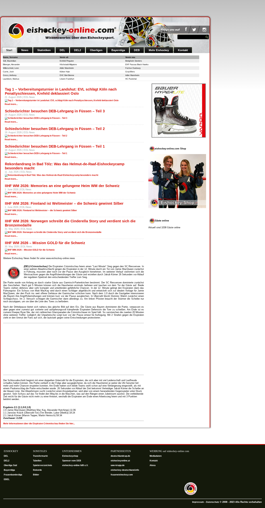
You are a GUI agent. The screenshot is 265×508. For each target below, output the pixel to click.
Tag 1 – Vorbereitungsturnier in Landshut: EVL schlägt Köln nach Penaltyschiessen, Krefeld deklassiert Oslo (61, 91)
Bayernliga (118, 50)
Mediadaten (156, 456)
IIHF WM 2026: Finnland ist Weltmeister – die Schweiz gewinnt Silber (64, 203)
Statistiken (44, 50)
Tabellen (37, 460)
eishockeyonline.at (121, 460)
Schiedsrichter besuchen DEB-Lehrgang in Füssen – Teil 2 (55, 129)
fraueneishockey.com (122, 474)
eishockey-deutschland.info (125, 470)
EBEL (7, 479)
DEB (137, 50)
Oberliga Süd (10, 465)
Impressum (198, 502)
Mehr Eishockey (159, 50)
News (24, 50)
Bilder (36, 474)
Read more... (11, 104)
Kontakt (183, 50)
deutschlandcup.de (121, 456)
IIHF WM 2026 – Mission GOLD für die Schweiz (45, 243)
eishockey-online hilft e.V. (75, 465)
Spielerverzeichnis (42, 465)
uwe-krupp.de (118, 465)
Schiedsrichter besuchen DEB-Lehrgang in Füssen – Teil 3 (55, 111)
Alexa (153, 465)
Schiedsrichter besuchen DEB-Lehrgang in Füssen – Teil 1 (55, 146)
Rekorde (37, 470)
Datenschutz (212, 502)
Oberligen (96, 50)
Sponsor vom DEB (71, 460)
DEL (62, 50)
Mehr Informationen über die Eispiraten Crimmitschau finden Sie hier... (39, 423)
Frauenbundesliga (13, 474)
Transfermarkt (40, 456)
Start (9, 50)
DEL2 (77, 50)
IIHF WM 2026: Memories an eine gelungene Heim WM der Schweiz (62, 186)
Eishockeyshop (70, 456)
